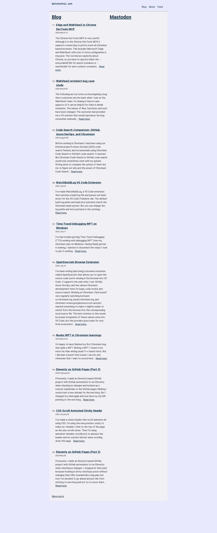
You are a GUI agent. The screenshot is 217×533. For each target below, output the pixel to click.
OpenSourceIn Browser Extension (77, 262)
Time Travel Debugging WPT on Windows (76, 226)
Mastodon (120, 17)
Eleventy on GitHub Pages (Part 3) (78, 369)
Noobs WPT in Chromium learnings (78, 335)
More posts (58, 496)
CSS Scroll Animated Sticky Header (79, 410)
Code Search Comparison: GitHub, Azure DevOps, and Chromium (78, 132)
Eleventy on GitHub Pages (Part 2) (78, 452)
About (152, 6)
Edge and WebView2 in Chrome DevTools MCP (76, 27)
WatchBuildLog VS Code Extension (78, 182)
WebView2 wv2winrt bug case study (75, 83)
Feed (160, 6)
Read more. (84, 119)
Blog (144, 6)
